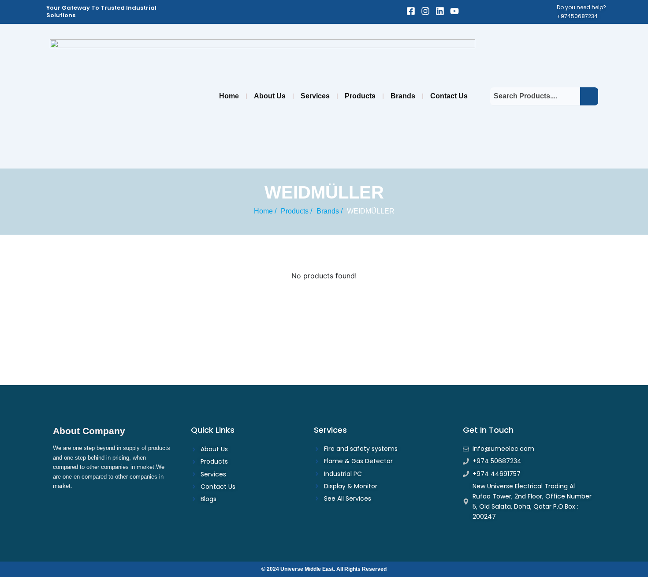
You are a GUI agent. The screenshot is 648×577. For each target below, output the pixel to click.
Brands (403, 96)
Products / (296, 211)
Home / (265, 211)
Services (315, 96)
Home (229, 96)
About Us (270, 96)
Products (360, 96)
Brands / (330, 211)
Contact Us (449, 96)
